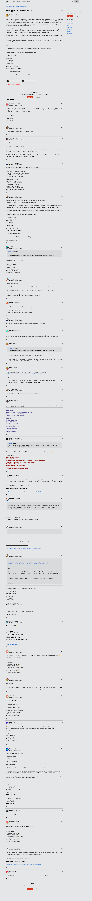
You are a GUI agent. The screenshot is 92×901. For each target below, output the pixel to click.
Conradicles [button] (11, 319)
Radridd (10, 560)
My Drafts (76, 31)
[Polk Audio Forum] (7, 2)
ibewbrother (11, 251)
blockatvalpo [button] (11, 330)
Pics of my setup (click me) (13, 644)
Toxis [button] (10, 138)
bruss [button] (10, 389)
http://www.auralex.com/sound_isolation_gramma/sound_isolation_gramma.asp (26, 373)
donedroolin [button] (11, 163)
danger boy (11, 531)
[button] (62, 11)
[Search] (72, 1)
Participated (69, 33)
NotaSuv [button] (11, 126)
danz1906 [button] (11, 246)
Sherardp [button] (11, 475)
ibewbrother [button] (11, 14)
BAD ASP (10, 443)
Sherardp (10, 503)
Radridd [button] (11, 343)
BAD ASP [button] (11, 400)
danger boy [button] (11, 279)
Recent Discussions (70, 23)
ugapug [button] (10, 722)
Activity (68, 25)
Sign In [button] (30, 97)
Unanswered (76, 35)
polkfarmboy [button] (11, 810)
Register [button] (38, 97)
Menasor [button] (11, 621)
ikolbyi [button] (10, 748)
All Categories (69, 21)
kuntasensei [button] (11, 438)
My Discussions (69, 29)
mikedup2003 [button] (12, 650)
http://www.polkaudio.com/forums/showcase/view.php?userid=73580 (23, 492)
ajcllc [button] (10, 871)
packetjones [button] (11, 103)
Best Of (68, 37)
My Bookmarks (76, 27)
